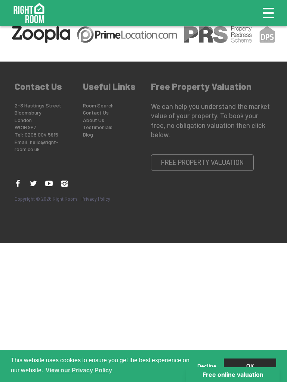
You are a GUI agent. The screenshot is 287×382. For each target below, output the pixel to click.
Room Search (98, 105)
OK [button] (250, 366)
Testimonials (97, 127)
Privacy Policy (95, 199)
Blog (88, 134)
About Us (93, 120)
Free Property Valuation (202, 162)
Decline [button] (206, 366)
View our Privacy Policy (79, 370)
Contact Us (96, 112)
